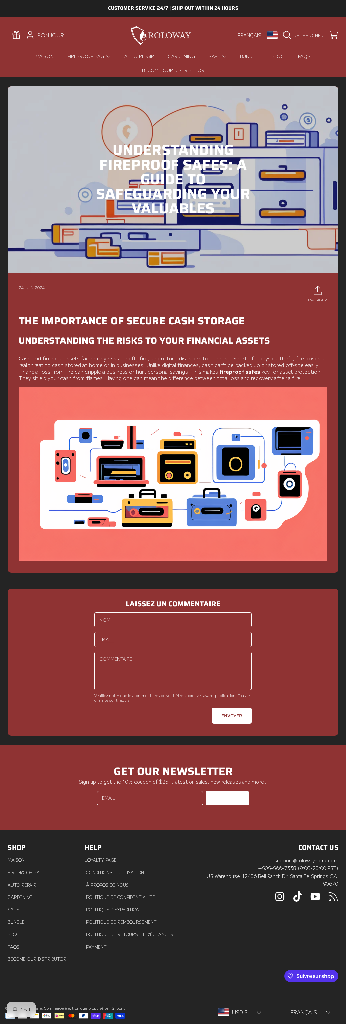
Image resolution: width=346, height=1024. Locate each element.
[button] (305, 35)
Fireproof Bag (25, 872)
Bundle (16, 922)
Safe (13, 910)
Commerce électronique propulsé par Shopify (84, 1008)
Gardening (20, 897)
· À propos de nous (107, 885)
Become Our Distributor (37, 959)
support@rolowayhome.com (306, 860)
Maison (16, 860)
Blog (13, 934)
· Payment (96, 947)
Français (249, 35)
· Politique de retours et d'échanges (129, 934)
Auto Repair (22, 885)
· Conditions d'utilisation (114, 872)
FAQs (13, 947)
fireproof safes (239, 371)
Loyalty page (101, 860)
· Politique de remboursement (121, 922)
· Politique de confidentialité (120, 897)
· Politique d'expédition (112, 910)
